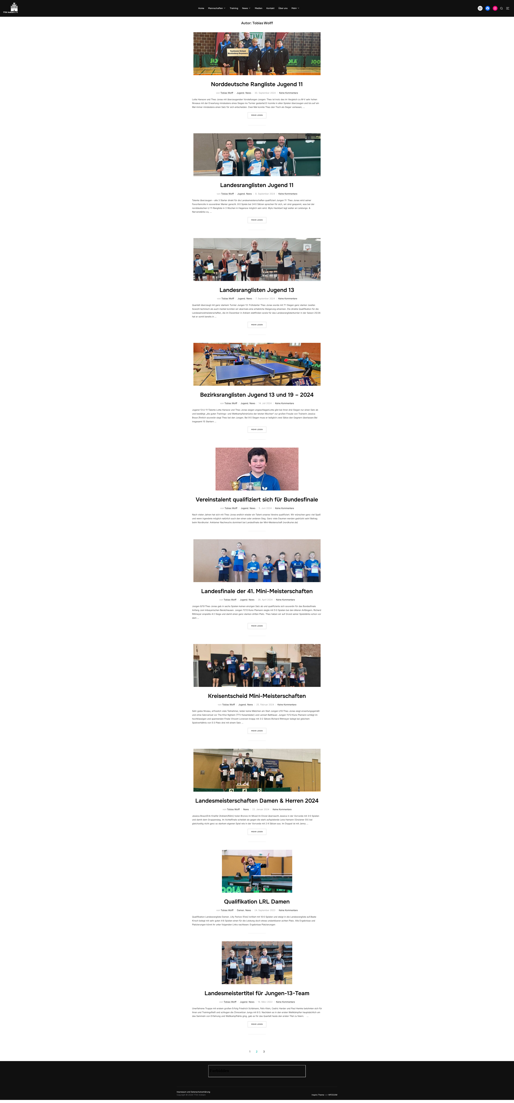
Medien (258, 8)
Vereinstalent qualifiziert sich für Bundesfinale (257, 499)
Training (234, 8)
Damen (240, 910)
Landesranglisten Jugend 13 (257, 290)
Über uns (283, 8)
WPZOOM (332, 1095)
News (245, 8)
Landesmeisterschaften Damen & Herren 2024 (257, 800)
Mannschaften (215, 8)
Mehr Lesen (258, 115)
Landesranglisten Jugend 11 (257, 185)
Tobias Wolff (226, 93)
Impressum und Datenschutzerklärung (193, 1092)
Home (201, 8)
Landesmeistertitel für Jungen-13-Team (257, 993)
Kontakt (270, 8)
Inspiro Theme (318, 1095)
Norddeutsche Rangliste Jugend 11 (257, 84)
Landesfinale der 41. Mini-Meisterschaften (257, 591)
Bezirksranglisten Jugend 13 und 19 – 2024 (257, 394)
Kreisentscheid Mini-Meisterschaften (257, 696)
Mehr (294, 8)
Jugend (240, 93)
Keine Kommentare (288, 93)
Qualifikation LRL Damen (257, 901)
